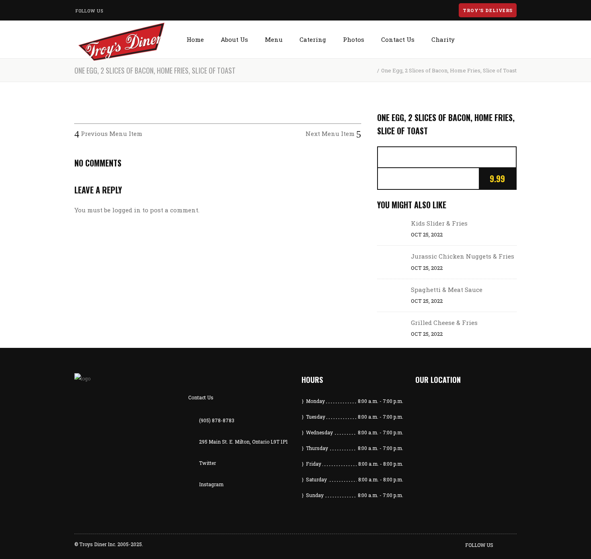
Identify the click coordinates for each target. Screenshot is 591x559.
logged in (126, 210)
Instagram (211, 484)
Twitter (207, 463)
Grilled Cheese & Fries (444, 323)
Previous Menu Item (110, 133)
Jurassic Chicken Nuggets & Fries (462, 256)
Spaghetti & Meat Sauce (446, 290)
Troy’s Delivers (488, 10)
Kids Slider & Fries (439, 223)
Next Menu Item (331, 133)
